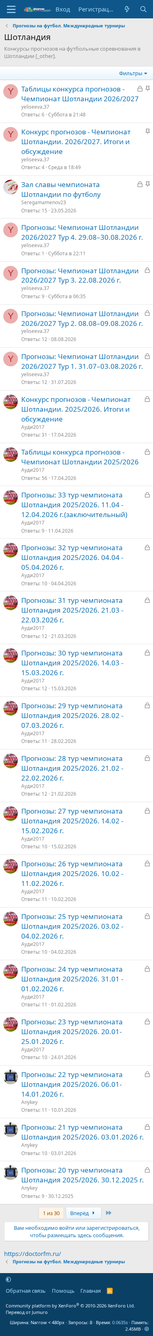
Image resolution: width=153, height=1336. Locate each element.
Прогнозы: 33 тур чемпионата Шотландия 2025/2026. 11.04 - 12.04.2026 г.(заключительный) (74, 504)
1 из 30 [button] (51, 1213)
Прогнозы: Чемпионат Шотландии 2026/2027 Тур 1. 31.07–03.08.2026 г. (82, 361)
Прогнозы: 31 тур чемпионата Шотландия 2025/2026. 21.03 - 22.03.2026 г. (72, 610)
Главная (90, 1290)
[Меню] (11, 9)
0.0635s (120, 1322)
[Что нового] (127, 9)
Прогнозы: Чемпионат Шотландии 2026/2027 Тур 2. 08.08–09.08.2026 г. (82, 318)
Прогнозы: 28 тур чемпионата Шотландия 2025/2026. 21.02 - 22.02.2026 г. (72, 768)
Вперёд (80, 1213)
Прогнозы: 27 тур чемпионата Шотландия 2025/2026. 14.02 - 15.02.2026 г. (72, 820)
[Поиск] (143, 9)
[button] (8, 1279)
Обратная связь (26, 1290)
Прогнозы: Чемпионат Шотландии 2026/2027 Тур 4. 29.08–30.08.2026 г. (82, 232)
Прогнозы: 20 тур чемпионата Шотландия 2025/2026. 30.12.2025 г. (82, 1174)
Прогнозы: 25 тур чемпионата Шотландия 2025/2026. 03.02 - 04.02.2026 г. (72, 926)
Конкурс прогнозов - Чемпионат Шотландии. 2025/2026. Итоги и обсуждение (76, 409)
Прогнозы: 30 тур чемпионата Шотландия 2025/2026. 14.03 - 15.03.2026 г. (72, 662)
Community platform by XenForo (70, 1306)
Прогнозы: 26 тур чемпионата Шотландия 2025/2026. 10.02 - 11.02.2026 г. (72, 873)
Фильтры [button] (130, 73)
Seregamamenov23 (43, 202)
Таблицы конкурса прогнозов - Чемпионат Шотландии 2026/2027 (80, 93)
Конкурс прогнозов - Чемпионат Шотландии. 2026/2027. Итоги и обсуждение (76, 141)
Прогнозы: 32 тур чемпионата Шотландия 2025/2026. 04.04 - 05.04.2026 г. (72, 557)
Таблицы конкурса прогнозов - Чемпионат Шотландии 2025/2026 (80, 456)
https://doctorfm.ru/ (32, 1253)
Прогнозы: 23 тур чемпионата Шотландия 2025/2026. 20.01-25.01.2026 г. (72, 1031)
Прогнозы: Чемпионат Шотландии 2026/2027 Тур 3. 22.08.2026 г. (80, 275)
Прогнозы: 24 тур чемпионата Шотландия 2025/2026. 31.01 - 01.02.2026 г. (72, 978)
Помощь (63, 1290)
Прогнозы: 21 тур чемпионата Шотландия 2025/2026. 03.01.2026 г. (82, 1132)
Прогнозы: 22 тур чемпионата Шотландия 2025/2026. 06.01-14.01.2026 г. (72, 1084)
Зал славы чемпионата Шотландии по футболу (61, 189)
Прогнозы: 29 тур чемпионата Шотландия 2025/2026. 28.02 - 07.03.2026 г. (72, 715)
